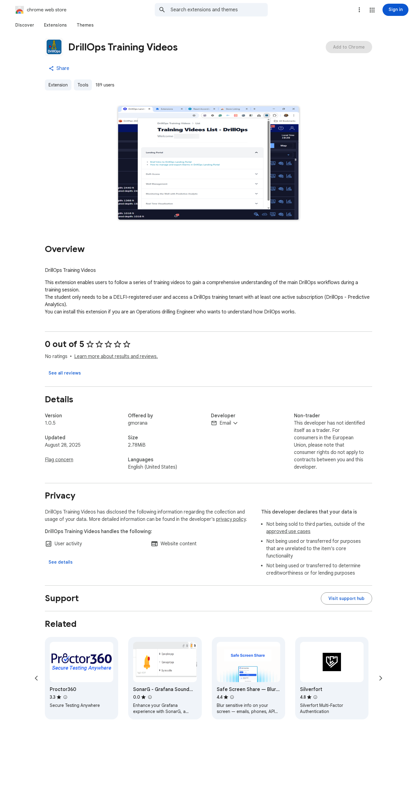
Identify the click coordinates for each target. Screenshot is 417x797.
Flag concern (59, 460)
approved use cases (288, 531)
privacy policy (231, 519)
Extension (58, 85)
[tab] (24, 25)
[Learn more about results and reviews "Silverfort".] (315, 697)
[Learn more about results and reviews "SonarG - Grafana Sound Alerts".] (149, 697)
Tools (83, 85)
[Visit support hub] (346, 598)
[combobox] (219, 9)
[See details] (60, 562)
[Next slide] (381, 678)
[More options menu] (359, 10)
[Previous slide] (36, 678)
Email (225, 423)
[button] (372, 10)
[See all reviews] (65, 373)
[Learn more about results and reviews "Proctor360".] (65, 697)
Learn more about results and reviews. (116, 356)
